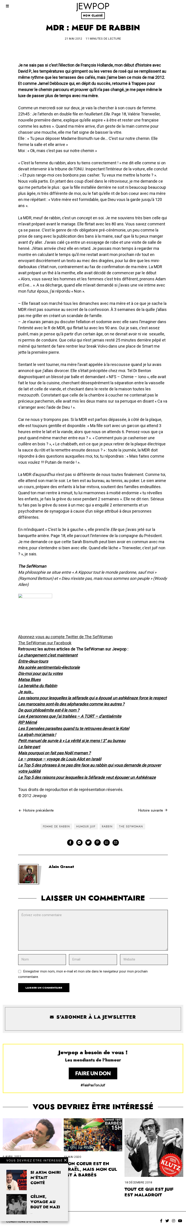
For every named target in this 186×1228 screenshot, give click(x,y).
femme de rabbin (56, 826)
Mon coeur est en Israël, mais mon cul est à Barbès (90, 1169)
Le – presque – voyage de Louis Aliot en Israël (59, 759)
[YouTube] (180, 1220)
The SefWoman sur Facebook (44, 642)
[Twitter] (88, 842)
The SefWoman (131, 826)
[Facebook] (70, 842)
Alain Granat (61, 867)
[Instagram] (173, 1220)
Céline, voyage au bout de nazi (45, 1202)
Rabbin (107, 826)
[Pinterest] (97, 842)
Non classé (93, 16)
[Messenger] (79, 842)
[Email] (116, 842)
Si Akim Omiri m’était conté (45, 1177)
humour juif (85, 826)
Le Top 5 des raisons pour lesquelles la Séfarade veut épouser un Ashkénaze (87, 777)
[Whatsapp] (106, 842)
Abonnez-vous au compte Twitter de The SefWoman (65, 636)
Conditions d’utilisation (27, 1221)
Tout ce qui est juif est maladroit (149, 1192)
